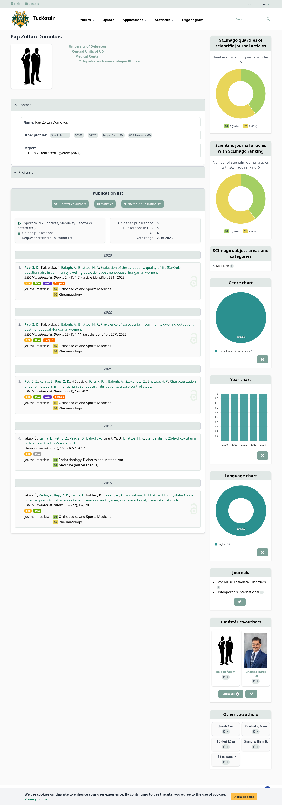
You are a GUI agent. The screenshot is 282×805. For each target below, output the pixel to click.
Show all (230, 694)
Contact (33, 4)
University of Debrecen (87, 46)
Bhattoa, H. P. (88, 267)
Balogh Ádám (225, 672)
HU (269, 4)
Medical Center (87, 56)
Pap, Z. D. (31, 267)
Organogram (193, 20)
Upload (108, 20)
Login (251, 4)
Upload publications (37, 233)
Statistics (163, 20)
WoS (47, 283)
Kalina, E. (46, 381)
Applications (133, 20)
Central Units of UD (88, 51)
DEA (37, 283)
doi (28, 283)
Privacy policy (36, 799)
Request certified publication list (46, 238)
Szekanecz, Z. (135, 381)
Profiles (85, 20)
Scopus (59, 283)
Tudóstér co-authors (71, 204)
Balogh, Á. (69, 267)
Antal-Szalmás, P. (134, 495)
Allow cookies (244, 797)
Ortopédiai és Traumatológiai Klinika (109, 61)
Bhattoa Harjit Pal (256, 674)
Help (17, 4)
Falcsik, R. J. (98, 381)
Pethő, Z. (31, 381)
